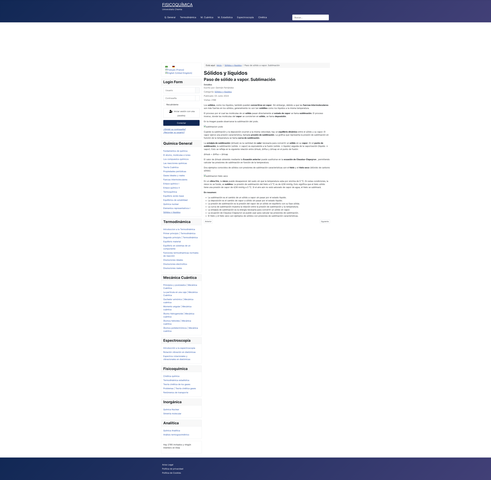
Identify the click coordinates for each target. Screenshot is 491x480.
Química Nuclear (171, 409)
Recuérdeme (172, 104)
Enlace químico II (171, 187)
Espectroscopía (245, 17)
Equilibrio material (172, 241)
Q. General (169, 17)
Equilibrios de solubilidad (175, 200)
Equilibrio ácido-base (173, 196)
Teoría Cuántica (170, 167)
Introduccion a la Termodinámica (179, 229)
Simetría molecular (172, 413)
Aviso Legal (167, 464)
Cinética (262, 17)
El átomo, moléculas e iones (176, 155)
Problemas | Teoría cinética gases (179, 388)
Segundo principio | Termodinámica (180, 237)
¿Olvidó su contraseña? (174, 129)
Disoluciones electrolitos (175, 264)
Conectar (181, 123)
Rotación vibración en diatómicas (179, 352)
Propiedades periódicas (174, 171)
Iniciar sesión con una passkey (184, 113)
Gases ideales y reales (174, 175)
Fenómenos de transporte (175, 392)
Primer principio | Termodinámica (179, 233)
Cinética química (171, 376)
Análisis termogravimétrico (176, 434)
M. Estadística (225, 17)
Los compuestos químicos (176, 159)
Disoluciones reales (172, 268)
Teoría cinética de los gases (176, 384)
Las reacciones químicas (175, 163)
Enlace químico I (171, 183)
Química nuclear (171, 204)
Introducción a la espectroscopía (179, 348)
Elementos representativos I (176, 208)
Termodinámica (188, 17)
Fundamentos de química (175, 151)
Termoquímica (170, 192)
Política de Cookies (171, 473)
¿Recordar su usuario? (174, 132)
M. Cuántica (207, 17)
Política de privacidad (172, 468)
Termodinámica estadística (176, 380)
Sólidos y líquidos (171, 212)
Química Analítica (171, 430)
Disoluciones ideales (173, 260)
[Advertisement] (245, 41)
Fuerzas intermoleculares (175, 179)
